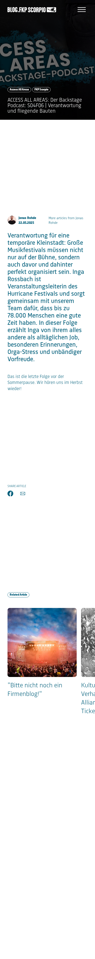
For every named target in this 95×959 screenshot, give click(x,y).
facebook (10, 493)
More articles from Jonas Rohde (66, 221)
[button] (81, 9)
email (23, 493)
